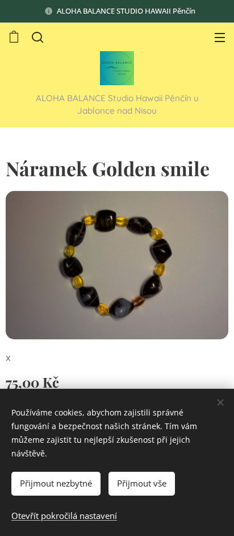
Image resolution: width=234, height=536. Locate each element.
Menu (219, 37)
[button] (37, 37)
